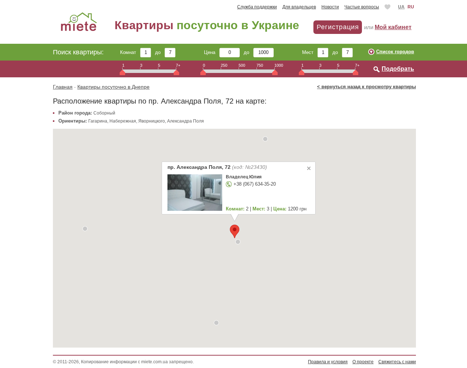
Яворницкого (151, 121)
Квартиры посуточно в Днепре (113, 87)
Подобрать (398, 69)
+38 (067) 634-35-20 (254, 184)
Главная (63, 87)
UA (401, 6)
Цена (211, 52)
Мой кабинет (393, 27)
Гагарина (97, 121)
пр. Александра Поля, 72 (217, 167)
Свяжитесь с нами (397, 361)
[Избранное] (388, 6)
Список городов (395, 51)
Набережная (122, 121)
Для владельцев (299, 6)
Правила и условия (328, 361)
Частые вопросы (361, 6)
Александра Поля (185, 121)
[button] (265, 139)
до (160, 52)
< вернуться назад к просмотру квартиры (366, 86)
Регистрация (338, 27)
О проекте (363, 361)
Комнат (130, 52)
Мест (309, 52)
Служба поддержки (257, 6)
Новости (330, 6)
